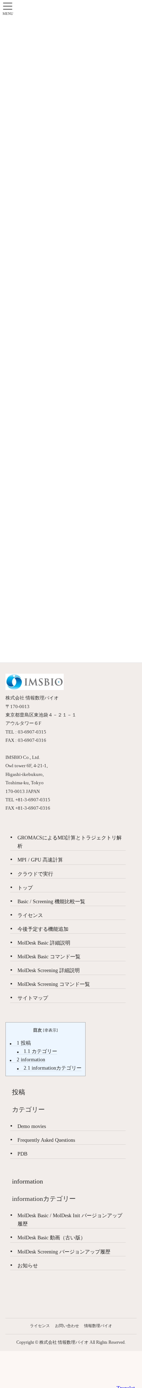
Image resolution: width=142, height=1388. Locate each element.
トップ (25, 888)
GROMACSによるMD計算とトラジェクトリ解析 (69, 842)
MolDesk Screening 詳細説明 (48, 970)
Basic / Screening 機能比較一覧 (51, 901)
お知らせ (27, 1265)
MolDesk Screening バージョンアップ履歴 (63, 1252)
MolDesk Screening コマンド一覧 (53, 984)
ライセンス (30, 915)
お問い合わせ (67, 1325)
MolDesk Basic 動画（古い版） (51, 1237)
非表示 (50, 1030)
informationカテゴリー (53, 1068)
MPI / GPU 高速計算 (40, 860)
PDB (22, 1154)
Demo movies (31, 1126)
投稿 (24, 1043)
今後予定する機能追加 (42, 929)
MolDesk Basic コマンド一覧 (48, 956)
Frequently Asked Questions (46, 1140)
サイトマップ (32, 998)
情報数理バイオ (98, 1325)
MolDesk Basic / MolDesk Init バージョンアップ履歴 (69, 1220)
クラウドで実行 (35, 874)
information (31, 1059)
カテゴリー (40, 1051)
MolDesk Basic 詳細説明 (43, 943)
